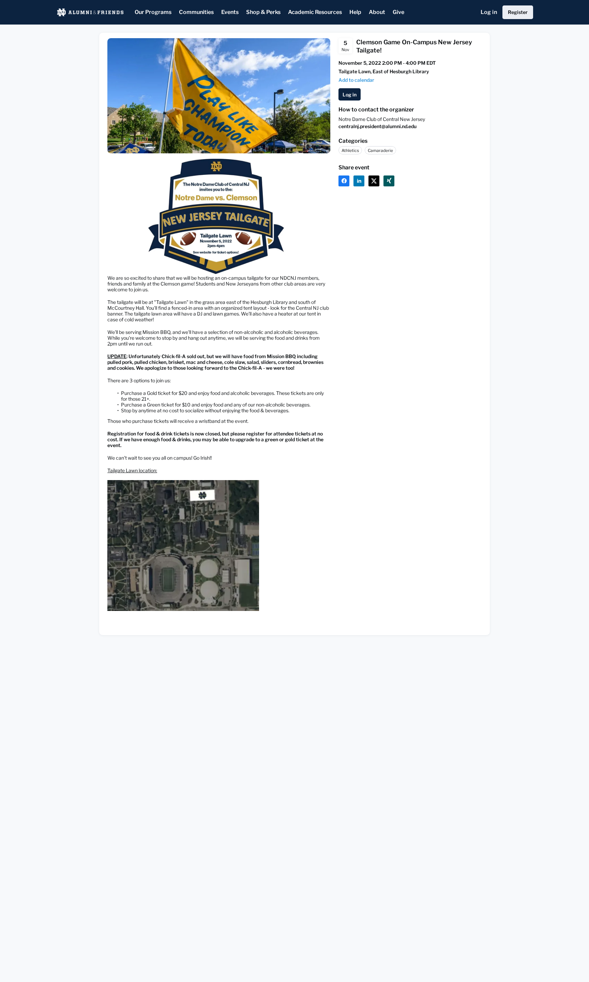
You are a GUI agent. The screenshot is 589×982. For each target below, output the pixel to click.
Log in (489, 12)
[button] (356, 80)
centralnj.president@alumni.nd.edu (377, 126)
